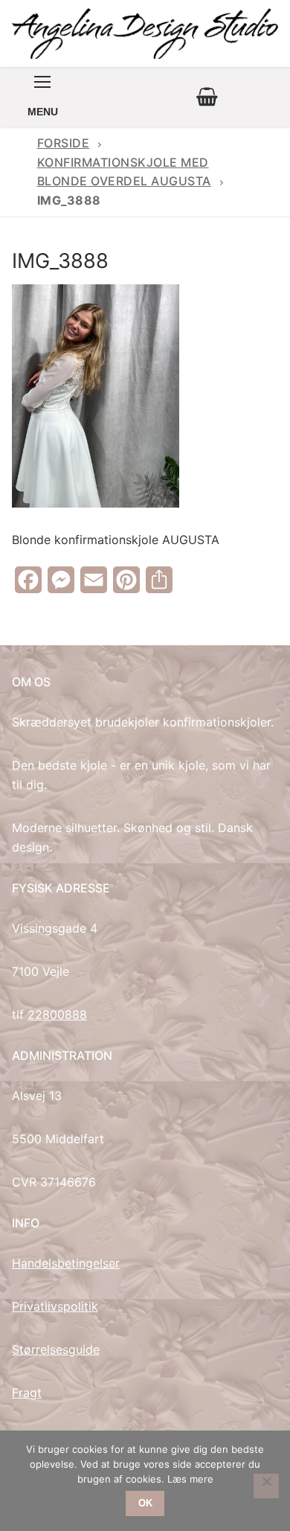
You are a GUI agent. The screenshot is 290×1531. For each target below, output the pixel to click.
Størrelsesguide (56, 1349)
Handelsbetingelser (66, 1263)
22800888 (57, 1014)
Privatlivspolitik (55, 1306)
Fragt (27, 1392)
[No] (266, 1486)
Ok (145, 1503)
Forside (63, 142)
